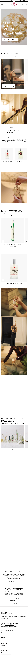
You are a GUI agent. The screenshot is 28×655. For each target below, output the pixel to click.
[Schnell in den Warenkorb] (3, 241)
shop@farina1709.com (9, 624)
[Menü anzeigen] (2, 4)
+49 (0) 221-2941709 (13, 623)
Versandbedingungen (5, 650)
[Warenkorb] (25, 4)
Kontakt (3, 645)
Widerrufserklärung (5, 648)
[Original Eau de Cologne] (14, 268)
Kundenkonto (4, 639)
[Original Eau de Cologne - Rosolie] (12, 230)
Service (3, 637)
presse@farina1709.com (14, 626)
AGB (2, 652)
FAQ (2, 635)
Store (2, 632)
